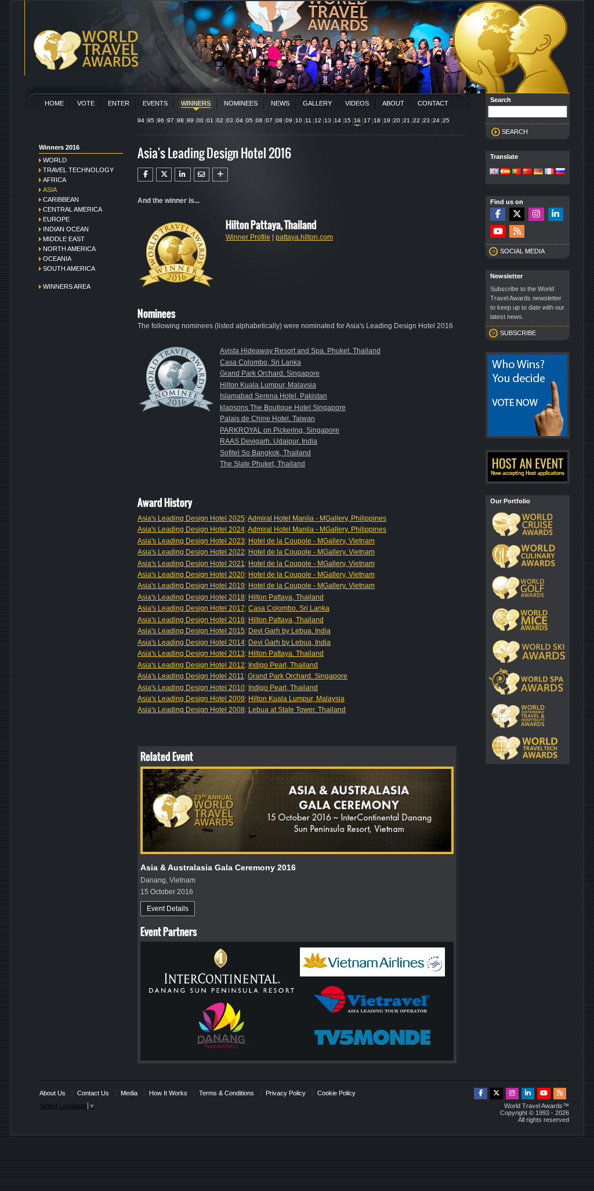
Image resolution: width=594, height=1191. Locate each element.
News (280, 103)
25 (446, 120)
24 (436, 120)
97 (170, 120)
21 (406, 120)
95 (150, 120)
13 (327, 120)
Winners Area (66, 286)
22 (416, 120)
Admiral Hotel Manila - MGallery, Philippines (317, 518)
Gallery (317, 103)
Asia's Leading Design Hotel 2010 (191, 688)
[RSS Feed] (516, 231)
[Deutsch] (538, 172)
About (393, 103)
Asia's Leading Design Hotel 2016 (191, 620)
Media (129, 1093)
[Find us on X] (516, 214)
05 (249, 120)
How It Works (168, 1093)
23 (426, 120)
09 (288, 120)
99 (190, 120)
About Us (52, 1093)
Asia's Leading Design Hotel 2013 (191, 653)
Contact (433, 103)
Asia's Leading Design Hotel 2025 (191, 518)
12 (317, 120)
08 (279, 120)
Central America (72, 209)
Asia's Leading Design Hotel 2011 (190, 676)
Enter (118, 103)
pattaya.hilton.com (304, 237)
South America (69, 268)
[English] (494, 172)
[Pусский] (560, 172)
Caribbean (61, 199)
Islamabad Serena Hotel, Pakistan (273, 396)
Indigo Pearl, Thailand (283, 665)
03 (229, 120)
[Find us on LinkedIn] (555, 214)
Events (155, 103)
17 (367, 120)
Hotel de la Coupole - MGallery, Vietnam (311, 541)
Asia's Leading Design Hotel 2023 (191, 541)
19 (386, 120)
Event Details (168, 909)
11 (308, 120)
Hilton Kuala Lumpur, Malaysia (268, 385)
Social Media (522, 251)
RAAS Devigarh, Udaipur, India (268, 441)
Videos (357, 103)
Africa (54, 179)
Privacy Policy (286, 1093)
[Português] (516, 172)
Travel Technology (78, 169)
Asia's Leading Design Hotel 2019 (191, 586)
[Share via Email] (201, 174)
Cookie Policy (336, 1093)
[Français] (549, 172)
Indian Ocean (66, 229)
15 (347, 120)
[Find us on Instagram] (536, 214)
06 (259, 120)
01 (210, 120)
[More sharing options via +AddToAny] (220, 174)
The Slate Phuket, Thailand (262, 464)
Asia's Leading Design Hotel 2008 (191, 710)
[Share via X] (164, 174)
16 (357, 120)
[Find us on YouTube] (497, 231)
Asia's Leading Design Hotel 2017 (191, 608)
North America (69, 248)
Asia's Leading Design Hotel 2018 (191, 597)
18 (377, 120)
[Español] (505, 172)
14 (337, 120)
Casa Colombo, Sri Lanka (260, 362)
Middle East (64, 238)
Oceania (57, 258)
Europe (56, 219)
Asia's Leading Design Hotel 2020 (191, 575)
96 (160, 120)
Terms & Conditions (226, 1093)
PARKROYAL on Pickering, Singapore (279, 430)
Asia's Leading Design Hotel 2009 (191, 699)
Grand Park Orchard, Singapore (270, 373)
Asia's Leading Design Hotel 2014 (191, 642)
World (55, 160)
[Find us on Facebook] (497, 214)
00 (200, 120)
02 (219, 120)
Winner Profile (248, 237)
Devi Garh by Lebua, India (289, 631)
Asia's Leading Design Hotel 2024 (191, 529)
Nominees (241, 103)
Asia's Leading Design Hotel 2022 (191, 552)
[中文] (527, 172)
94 (140, 120)
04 (239, 120)
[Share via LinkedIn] (182, 174)
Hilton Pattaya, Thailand (286, 597)
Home (54, 103)
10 (298, 120)
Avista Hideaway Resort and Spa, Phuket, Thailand (300, 351)
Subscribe (518, 332)
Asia (50, 189)
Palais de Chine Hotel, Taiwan (267, 419)
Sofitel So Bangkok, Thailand (265, 453)
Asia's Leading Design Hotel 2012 (191, 665)
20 (396, 120)
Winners (196, 103)
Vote (86, 103)
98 (180, 120)
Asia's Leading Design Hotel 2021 (191, 564)
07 (269, 120)
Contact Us (93, 1093)
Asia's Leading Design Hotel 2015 (191, 631)
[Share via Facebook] (145, 174)
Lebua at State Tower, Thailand (297, 710)
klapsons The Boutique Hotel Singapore (283, 408)
